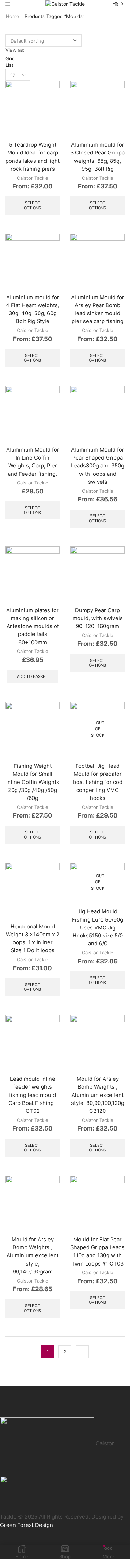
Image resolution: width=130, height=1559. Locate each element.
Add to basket (32, 676)
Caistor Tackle (32, 178)
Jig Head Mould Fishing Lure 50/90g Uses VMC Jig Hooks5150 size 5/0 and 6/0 (97, 927)
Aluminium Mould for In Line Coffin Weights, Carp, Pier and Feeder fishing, (32, 462)
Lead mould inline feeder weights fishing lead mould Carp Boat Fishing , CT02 (32, 1095)
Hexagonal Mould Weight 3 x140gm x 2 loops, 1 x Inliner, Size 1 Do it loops (33, 938)
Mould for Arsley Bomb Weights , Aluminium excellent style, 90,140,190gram (32, 1255)
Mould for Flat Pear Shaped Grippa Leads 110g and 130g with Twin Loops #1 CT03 (97, 1251)
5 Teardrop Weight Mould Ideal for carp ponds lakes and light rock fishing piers (32, 156)
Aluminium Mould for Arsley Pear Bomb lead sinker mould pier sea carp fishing (97, 309)
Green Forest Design (26, 1525)
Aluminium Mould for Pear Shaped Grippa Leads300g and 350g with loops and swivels (97, 466)
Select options (32, 205)
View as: (15, 50)
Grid (10, 58)
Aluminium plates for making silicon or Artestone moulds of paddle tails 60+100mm (32, 626)
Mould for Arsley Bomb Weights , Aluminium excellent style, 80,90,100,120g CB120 (97, 1095)
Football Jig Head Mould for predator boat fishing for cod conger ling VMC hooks (97, 782)
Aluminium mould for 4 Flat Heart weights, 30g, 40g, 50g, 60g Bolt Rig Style (32, 309)
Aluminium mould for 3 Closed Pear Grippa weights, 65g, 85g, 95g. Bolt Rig (97, 156)
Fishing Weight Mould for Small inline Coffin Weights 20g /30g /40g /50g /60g (32, 782)
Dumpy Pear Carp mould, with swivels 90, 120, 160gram (98, 618)
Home (12, 16)
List (9, 65)
